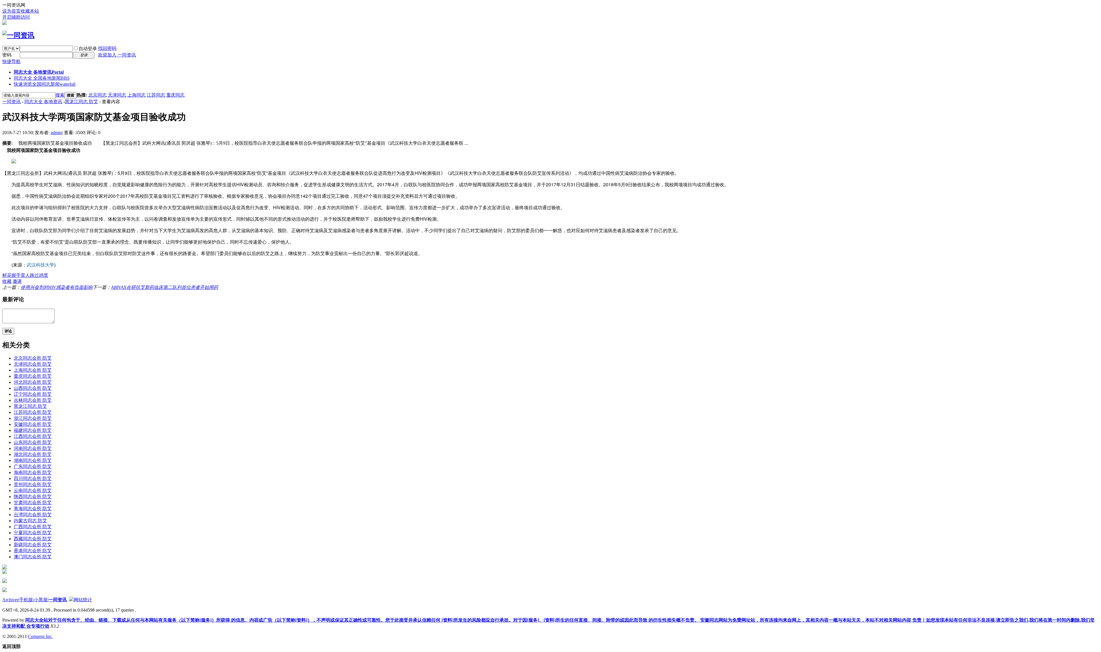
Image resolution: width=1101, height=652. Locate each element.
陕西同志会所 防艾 (33, 496)
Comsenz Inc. (40, 636)
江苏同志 (156, 95)
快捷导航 (11, 61)
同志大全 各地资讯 (39, 72)
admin (56, 132)
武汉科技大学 (40, 264)
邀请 (17, 281)
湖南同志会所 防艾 (33, 460)
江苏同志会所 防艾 (33, 412)
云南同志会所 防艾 (33, 490)
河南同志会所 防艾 (33, 448)
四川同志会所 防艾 (33, 478)
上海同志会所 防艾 (33, 370)
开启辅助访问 (16, 17)
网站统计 (83, 599)
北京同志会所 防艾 (33, 358)
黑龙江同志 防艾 (81, 101)
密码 (6, 54)
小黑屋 (41, 599)
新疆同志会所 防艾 (33, 544)
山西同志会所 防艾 (33, 388)
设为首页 (11, 11)
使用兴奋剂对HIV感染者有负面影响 (57, 287)
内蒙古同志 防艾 (30, 520)
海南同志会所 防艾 (33, 472)
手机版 (26, 599)
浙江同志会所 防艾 (33, 418)
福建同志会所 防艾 (33, 430)
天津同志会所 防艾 (33, 364)
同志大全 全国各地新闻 (42, 78)
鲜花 (6, 275)
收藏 (6, 281)
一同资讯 (11, 101)
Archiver (10, 599)
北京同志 (97, 95)
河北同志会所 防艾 (33, 382)
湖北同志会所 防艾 (33, 454)
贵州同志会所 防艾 (33, 484)
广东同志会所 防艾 (33, 466)
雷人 (25, 275)
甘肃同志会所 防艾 (33, 502)
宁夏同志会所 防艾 (33, 532)
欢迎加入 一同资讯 (117, 54)
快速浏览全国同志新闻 (44, 84)
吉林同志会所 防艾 (33, 400)
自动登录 (88, 48)
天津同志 (117, 95)
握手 (16, 275)
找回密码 (107, 48)
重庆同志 (175, 95)
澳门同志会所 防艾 (33, 556)
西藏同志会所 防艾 (33, 538)
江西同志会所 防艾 (33, 436)
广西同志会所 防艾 (33, 526)
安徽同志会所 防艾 (33, 424)
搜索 (60, 95)
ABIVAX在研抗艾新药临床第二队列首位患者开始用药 (164, 287)
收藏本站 (30, 11)
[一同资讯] (18, 35)
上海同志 (136, 95)
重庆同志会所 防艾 (33, 376)
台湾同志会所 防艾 (33, 514)
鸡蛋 (43, 275)
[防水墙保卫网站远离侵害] (71, 599)
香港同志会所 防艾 (33, 550)
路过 (34, 275)
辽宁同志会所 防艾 (33, 394)
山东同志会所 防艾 (33, 442)
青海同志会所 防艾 (33, 508)
